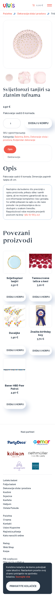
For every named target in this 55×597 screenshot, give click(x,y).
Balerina (19, 137)
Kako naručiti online (13, 535)
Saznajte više (23, 577)
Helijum (7, 504)
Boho (26, 137)
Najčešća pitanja (12, 531)
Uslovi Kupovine (11, 527)
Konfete (7, 500)
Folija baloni (9, 484)
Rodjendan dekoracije (24, 140)
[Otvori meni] (49, 5)
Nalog (6, 543)
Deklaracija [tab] (14, 157)
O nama (7, 520)
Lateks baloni (10, 480)
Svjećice (7, 496)
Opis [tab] (10, 149)
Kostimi (7, 492)
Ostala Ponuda (11, 508)
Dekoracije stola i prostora (31, 14)
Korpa (6, 551)
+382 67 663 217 (32, 215)
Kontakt (7, 524)
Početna (7, 14)
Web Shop (8, 547)
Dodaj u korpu (38, 123)
